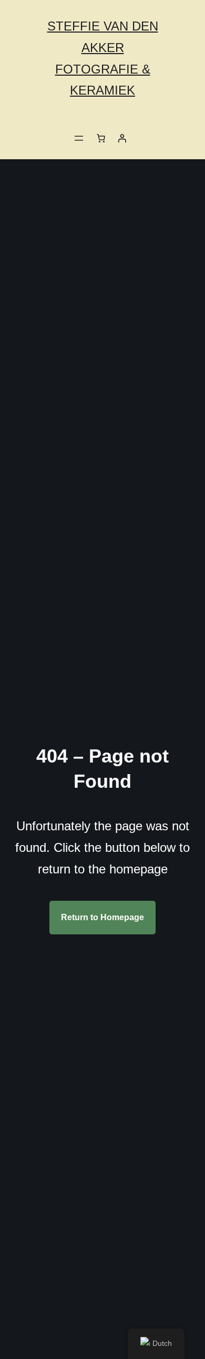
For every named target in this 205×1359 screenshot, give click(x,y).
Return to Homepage (102, 917)
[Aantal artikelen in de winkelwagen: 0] (100, 138)
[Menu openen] (79, 138)
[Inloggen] (121, 138)
